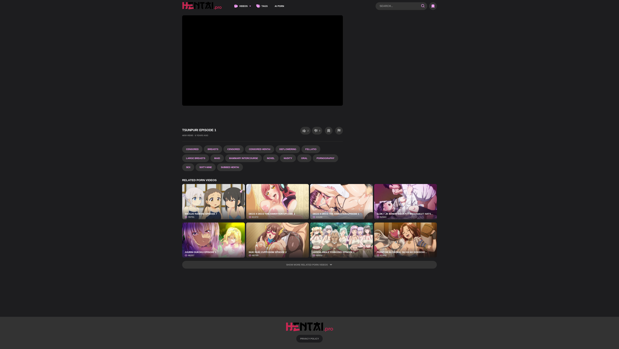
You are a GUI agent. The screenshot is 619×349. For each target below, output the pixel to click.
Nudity (288, 158)
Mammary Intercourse (243, 158)
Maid (217, 158)
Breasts (213, 149)
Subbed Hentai (230, 167)
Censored (192, 149)
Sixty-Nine (205, 167)
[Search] (423, 6)
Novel (271, 158)
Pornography (325, 158)
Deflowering (287, 149)
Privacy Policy (309, 338)
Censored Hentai (259, 149)
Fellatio (310, 149)
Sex (188, 167)
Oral (304, 158)
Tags (264, 6)
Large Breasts (195, 158)
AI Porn (279, 6)
